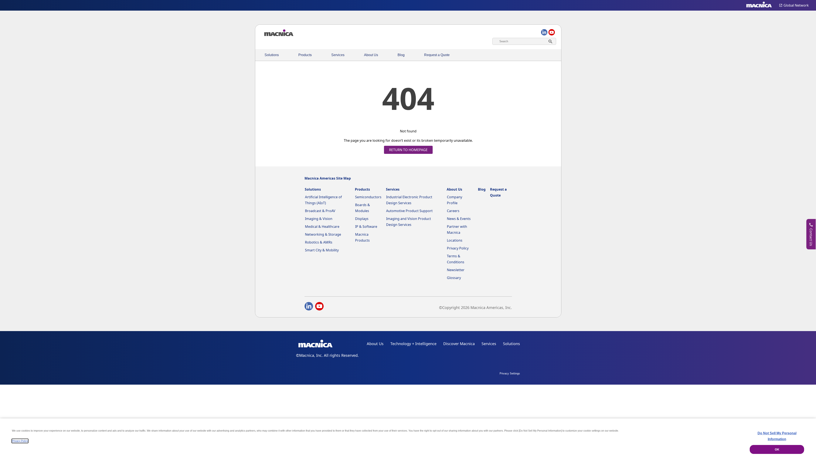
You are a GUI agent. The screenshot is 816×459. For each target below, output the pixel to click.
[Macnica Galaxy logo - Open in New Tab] (315, 344)
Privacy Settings (510, 373)
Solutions (272, 55)
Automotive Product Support (409, 210)
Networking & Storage (323, 234)
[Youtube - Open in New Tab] (319, 307)
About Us (371, 55)
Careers (453, 210)
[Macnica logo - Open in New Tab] (759, 5)
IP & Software (366, 226)
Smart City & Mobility (322, 250)
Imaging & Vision (318, 218)
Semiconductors (368, 197)
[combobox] (524, 41)
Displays (361, 218)
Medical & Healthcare (322, 226)
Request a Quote (437, 55)
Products (305, 55)
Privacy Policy (458, 248)
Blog (401, 55)
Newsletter (456, 270)
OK (777, 449)
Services (337, 55)
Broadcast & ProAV (320, 210)
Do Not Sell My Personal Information (777, 436)
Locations (454, 240)
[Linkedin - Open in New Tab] (309, 307)
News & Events (459, 218)
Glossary (454, 277)
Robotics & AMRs (318, 242)
